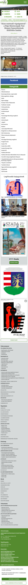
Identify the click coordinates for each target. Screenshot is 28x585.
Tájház (2, 463)
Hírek (2, 113)
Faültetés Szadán (5, 105)
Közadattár (3, 390)
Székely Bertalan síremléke (6, 462)
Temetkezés (3, 434)
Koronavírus (4, 124)
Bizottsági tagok (4, 359)
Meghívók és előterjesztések (9, 131)
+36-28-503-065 (5, 537)
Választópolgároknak (5, 508)
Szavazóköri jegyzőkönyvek (6, 518)
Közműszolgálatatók (5, 428)
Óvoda (3, 137)
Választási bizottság (5, 521)
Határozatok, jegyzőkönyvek (7, 522)
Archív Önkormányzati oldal (8, 551)
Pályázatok (3, 368)
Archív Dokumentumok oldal (8, 554)
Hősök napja (3, 475)
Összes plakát (14, 340)
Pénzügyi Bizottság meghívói (9, 139)
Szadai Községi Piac (6, 148)
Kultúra (3, 126)
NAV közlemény (5, 133)
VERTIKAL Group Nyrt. (5, 429)
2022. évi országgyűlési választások (9, 524)
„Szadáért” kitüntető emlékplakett (8, 454)
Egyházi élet (4, 470)
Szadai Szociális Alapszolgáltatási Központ (10, 372)
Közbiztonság (4, 427)
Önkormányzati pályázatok (8, 135)
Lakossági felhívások (7, 128)
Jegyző (3, 122)
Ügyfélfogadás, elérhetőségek (7, 350)
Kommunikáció (4, 403)
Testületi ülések (5, 165)
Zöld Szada (4, 171)
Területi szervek (5, 419)
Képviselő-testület (4, 358)
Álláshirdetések (5, 92)
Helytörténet (4, 109)
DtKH (2, 98)
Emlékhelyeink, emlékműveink (7, 468)
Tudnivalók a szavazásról (6, 511)
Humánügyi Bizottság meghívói (9, 115)
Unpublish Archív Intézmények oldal (10, 557)
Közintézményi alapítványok (7, 447)
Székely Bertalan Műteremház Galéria (8, 460)
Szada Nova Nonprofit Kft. (7, 395)
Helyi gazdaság (5, 107)
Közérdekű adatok (5, 385)
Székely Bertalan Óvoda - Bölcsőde (8, 376)
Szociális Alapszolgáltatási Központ (10, 157)
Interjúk (3, 118)
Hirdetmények (5, 111)
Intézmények (4, 120)
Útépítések (4, 169)
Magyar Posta (4, 425)
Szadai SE (4, 150)
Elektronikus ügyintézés (7, 415)
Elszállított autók (5, 410)
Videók (10, 19)
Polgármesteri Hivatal (5, 351)
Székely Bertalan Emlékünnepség (7, 473)
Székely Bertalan (5, 152)
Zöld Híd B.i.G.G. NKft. (6, 483)
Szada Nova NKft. (6, 146)
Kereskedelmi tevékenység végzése (9, 438)
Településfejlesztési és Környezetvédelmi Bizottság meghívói (12, 159)
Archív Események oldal (7, 552)
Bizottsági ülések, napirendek (9, 94)
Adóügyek (3, 408)
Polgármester (5, 141)
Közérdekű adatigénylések (6, 388)
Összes (3, 89)
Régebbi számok (14, 262)
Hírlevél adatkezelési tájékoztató (9, 561)
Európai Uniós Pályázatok (8, 102)
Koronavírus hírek (5, 485)
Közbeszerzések (4, 394)
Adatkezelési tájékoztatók (7, 560)
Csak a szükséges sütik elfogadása (14, 583)
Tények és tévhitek (6, 162)
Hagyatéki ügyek (5, 436)
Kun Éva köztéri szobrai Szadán (7, 466)
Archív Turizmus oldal (6, 555)
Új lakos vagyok (5, 412)
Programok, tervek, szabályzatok (9, 381)
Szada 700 (4, 144)
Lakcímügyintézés (5, 417)
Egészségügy (4, 100)
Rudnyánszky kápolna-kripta (7, 465)
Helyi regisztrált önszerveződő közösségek (9, 448)
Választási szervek (5, 507)
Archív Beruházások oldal (7, 558)
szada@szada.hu (7, 539)
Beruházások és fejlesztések (8, 392)
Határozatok (3, 365)
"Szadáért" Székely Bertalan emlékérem (9, 455)
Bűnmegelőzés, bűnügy (7, 96)
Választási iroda (4, 520)
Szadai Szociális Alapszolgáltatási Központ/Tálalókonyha (12, 377)
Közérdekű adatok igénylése (7, 386)
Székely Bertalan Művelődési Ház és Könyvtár (13, 154)
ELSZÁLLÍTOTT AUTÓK (6, 431)
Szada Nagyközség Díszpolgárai (7, 452)
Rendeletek (3, 353)
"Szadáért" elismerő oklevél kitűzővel (8, 457)
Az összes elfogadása (14, 579)
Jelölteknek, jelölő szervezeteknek (8, 510)
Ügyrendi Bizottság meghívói (8, 167)
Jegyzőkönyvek (4, 364)
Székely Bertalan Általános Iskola (8, 373)
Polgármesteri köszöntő (7, 443)
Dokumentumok (4, 366)
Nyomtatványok (4, 414)
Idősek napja (3, 476)
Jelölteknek (3, 517)
